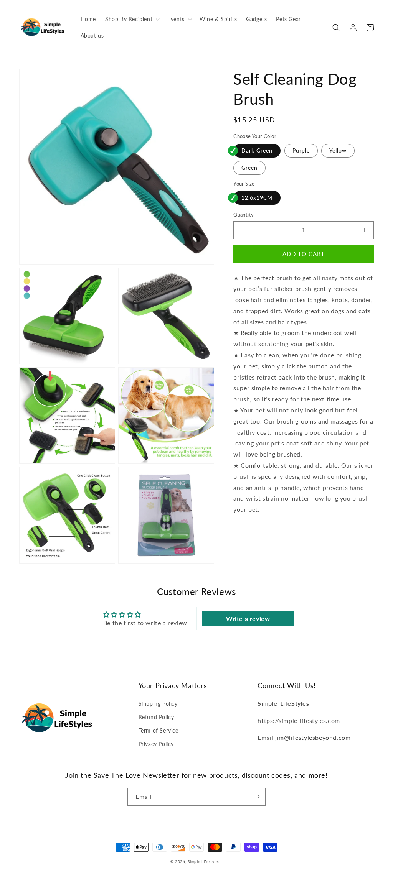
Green (249, 167)
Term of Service (158, 730)
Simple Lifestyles (204, 861)
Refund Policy (156, 717)
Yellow (338, 150)
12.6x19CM (256, 197)
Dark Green (256, 150)
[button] (132, 19)
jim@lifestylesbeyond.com (312, 737)
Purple (301, 150)
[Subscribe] (256, 797)
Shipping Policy (158, 703)
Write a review (248, 618)
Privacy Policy (156, 744)
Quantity (243, 215)
